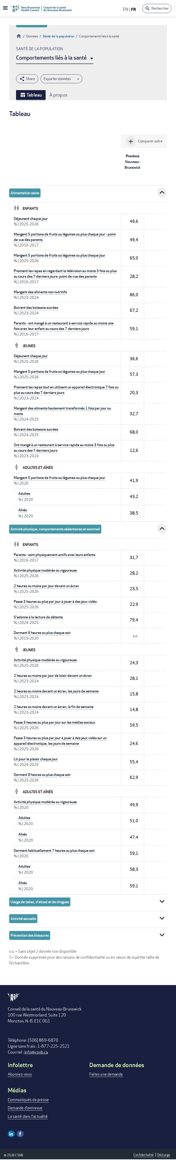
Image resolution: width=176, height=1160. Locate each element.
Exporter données (57, 78)
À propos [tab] (58, 95)
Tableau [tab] (31, 95)
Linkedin (11, 1133)
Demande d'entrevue (25, 1107)
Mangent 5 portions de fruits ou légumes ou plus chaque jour (59, 255)
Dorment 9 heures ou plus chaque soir (42, 632)
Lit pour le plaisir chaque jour (36, 759)
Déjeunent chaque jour (31, 218)
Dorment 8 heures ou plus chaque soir (42, 774)
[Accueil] (41, 8)
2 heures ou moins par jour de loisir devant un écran (53, 675)
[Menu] (5, 8)
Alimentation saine (25, 193)
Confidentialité (143, 1154)
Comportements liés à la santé (51, 57)
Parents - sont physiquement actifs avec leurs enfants (54, 554)
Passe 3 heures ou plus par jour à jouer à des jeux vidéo (55, 601)
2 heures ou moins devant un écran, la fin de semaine (54, 706)
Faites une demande (106, 1074)
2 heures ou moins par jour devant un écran (46, 586)
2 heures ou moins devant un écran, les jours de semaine (56, 691)
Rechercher (160, 8)
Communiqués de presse (28, 1099)
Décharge (163, 1154)
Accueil (19, 35)
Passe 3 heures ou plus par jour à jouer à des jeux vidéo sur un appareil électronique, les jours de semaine (60, 741)
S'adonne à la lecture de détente (38, 617)
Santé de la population (58, 36)
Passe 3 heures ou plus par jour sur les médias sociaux (54, 722)
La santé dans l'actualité (28, 1116)
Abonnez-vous (20, 1074)
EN (125, 9)
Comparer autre (144, 141)
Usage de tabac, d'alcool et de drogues (40, 902)
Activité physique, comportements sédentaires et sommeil (55, 529)
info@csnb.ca (36, 1052)
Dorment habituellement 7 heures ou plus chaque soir (54, 850)
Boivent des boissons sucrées (36, 307)
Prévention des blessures (30, 935)
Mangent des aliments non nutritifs (40, 292)
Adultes (24, 493)
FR (133, 9)
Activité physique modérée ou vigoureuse (45, 570)
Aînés (22, 510)
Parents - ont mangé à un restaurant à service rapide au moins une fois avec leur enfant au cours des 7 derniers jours (63, 326)
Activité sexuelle (23, 918)
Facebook (20, 1133)
